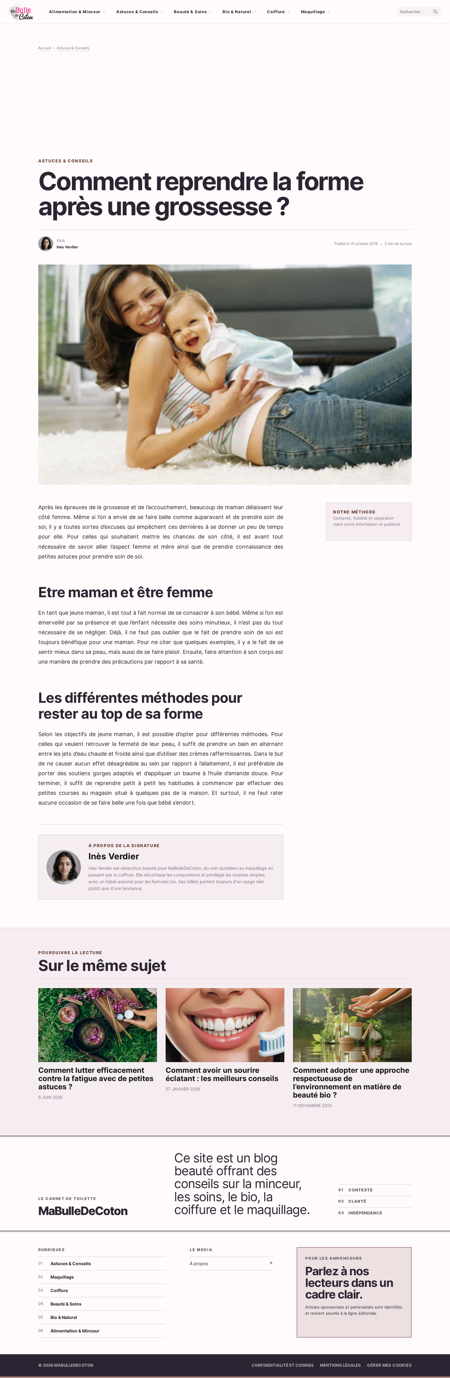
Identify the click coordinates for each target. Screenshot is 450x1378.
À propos (231, 1263)
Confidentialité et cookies (283, 1365)
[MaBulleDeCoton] (21, 11)
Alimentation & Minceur (74, 11)
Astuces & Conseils (137, 11)
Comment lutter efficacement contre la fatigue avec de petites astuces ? (95, 1078)
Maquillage (313, 11)
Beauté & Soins (190, 11)
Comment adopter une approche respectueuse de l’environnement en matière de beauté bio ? (351, 1082)
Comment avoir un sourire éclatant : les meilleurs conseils (222, 1074)
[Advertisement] (225, 104)
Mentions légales (340, 1365)
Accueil (44, 48)
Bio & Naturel (237, 11)
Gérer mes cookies (389, 1365)
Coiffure (276, 11)
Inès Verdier (113, 856)
